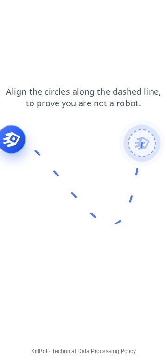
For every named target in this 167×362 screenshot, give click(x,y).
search (16, 13)
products (74, 13)
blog (44, 13)
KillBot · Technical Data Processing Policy (83, 351)
